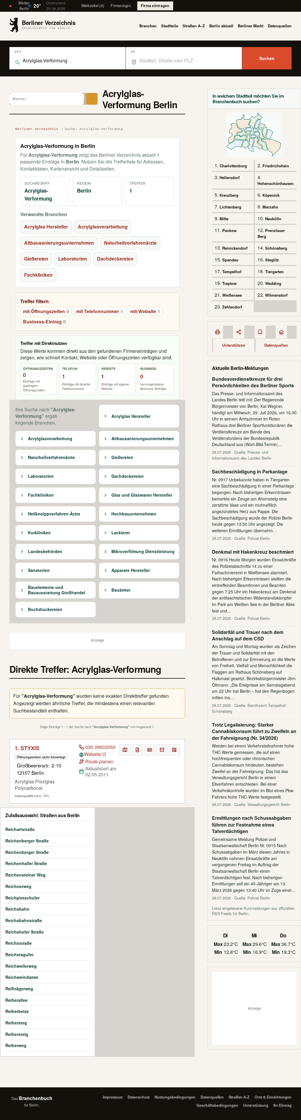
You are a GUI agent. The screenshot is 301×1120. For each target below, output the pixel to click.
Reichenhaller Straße (26, 863)
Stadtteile (169, 26)
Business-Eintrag (44, 321)
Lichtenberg (230, 207)
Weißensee (232, 295)
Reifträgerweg (19, 989)
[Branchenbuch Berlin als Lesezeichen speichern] (260, 332)
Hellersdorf (230, 177)
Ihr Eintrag (282, 1105)
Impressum (113, 1097)
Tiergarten (274, 271)
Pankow (229, 230)
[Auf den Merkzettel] (137, 749)
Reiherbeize (17, 1011)
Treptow (229, 283)
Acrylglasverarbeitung (103, 226)
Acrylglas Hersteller (46, 226)
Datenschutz (139, 1097)
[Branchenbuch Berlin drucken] (217, 332)
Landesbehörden (45, 551)
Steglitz (272, 260)
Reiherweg (15, 1045)
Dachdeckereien (115, 258)
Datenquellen (280, 26)
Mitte (224, 218)
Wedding (273, 283)
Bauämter (121, 590)
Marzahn (270, 207)
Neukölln (273, 218)
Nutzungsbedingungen (175, 1097)
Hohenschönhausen (275, 183)
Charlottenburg (233, 165)
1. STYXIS (27, 748)
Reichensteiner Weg (25, 875)
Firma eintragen (155, 5)
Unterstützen (233, 345)
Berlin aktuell (221, 26)
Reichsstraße (18, 943)
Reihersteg (16, 1023)
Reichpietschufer (22, 898)
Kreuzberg (229, 195)
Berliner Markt (250, 26)
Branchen (148, 26)
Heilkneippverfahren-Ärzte (54, 514)
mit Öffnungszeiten (46, 311)
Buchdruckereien (45, 609)
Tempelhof (231, 271)
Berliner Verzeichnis (36, 129)
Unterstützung (255, 1105)
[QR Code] (174, 749)
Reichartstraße (20, 829)
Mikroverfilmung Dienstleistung (143, 551)
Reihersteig (16, 1034)
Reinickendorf (235, 248)
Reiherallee (16, 1000)
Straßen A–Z (194, 26)
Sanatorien (39, 570)
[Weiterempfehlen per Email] (162, 749)
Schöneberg (276, 248)
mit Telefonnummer (99, 311)
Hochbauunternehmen (133, 514)
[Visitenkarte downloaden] (149, 749)
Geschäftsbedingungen (217, 1105)
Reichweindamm (21, 977)
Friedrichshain (275, 165)
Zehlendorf (232, 307)
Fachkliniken (38, 274)
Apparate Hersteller (130, 570)
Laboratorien (72, 258)
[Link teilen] (238, 332)
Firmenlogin (121, 5)
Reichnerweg (18, 886)
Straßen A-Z (239, 1097)
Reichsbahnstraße (23, 920)
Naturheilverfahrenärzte (130, 242)
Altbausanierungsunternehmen (59, 242)
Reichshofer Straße (24, 932)
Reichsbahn (17, 909)
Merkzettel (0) (92, 5)
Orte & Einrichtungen (273, 1097)
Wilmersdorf (276, 295)
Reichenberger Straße (27, 841)
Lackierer (120, 532)
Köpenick (271, 195)
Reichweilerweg (21, 966)
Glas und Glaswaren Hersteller (141, 495)
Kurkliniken (39, 532)
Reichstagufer (19, 954)
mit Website (145, 311)
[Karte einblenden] (125, 749)
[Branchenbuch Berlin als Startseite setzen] (281, 332)
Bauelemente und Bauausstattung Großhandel (56, 590)
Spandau (230, 260)
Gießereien (36, 258)
